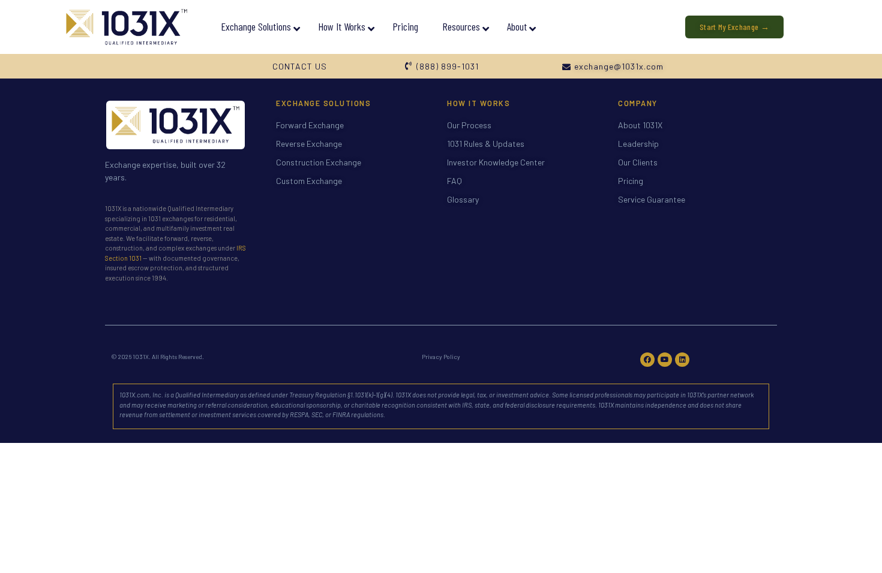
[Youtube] (665, 359)
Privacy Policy (441, 356)
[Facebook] (647, 359)
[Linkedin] (682, 359)
